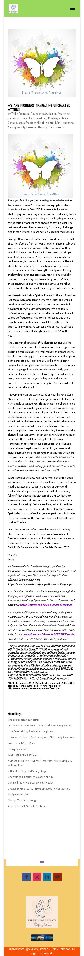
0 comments (56, 127)
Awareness (64, 113)
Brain (31, 118)
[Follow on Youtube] (57, 877)
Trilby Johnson (20, 113)
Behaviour (14, 118)
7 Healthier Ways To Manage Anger (28, 771)
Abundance (37, 113)
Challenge (54, 118)
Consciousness (16, 122)
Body (24, 118)
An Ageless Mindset (18, 794)
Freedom (31, 122)
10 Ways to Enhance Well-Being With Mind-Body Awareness (41, 737)
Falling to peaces (17, 749)
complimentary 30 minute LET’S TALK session (49, 634)
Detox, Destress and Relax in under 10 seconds (46, 604)
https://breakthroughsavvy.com (49, 678)
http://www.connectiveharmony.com (27, 688)
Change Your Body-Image (22, 800)
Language (67, 122)
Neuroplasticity (16, 127)
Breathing (41, 118)
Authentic (50, 113)
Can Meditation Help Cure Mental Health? (31, 782)
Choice (64, 118)
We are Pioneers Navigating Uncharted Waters (39, 107)
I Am (58, 122)
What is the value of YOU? (22, 754)
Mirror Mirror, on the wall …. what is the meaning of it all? (40, 725)
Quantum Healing (36, 127)
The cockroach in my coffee (23, 719)
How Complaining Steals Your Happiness (30, 731)
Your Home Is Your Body (21, 743)
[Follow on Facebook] (26, 877)
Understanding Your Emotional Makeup (30, 776)
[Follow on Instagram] (37, 877)
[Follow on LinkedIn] (47, 877)
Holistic (50, 122)
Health (41, 122)
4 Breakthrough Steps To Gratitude (27, 806)
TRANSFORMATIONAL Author (53, 646)
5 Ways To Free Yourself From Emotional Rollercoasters (39, 788)
